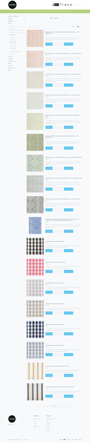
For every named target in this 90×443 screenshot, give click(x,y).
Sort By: (29, 27)
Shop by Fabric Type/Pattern (15, 32)
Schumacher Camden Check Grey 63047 (54, 303)
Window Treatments (13, 16)
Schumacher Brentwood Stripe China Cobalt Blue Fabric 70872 (59, 387)
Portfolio (10, 58)
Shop (29, 11)
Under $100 (12, 39)
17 (70, 406)
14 (60, 406)
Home (24, 11)
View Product (58, 44)
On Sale (11, 53)
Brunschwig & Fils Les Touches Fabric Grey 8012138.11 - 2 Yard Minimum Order (63, 74)
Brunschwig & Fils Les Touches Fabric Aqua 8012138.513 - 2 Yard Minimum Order (63, 157)
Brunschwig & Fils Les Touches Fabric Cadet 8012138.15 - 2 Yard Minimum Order (63, 178)
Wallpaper (11, 20)
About (44, 11)
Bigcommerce (18, 439)
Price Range (12, 34)
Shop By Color (12, 28)
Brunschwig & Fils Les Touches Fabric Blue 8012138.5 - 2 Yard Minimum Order (62, 199)
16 (66, 406)
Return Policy (58, 11)
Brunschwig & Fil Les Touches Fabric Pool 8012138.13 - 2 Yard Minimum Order (62, 95)
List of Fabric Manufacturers (15, 51)
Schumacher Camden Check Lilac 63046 (54, 283)
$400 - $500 (13, 48)
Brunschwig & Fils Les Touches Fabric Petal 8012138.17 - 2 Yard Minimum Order (63, 53)
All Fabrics (11, 26)
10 (47, 406)
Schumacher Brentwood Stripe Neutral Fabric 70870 (57, 366)
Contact (50, 11)
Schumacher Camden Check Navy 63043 (54, 324)
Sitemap (26, 439)
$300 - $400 (13, 46)
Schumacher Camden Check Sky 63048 (54, 345)
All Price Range (13, 37)
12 (54, 406)
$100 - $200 (13, 42)
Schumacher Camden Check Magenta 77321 (55, 262)
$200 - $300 (13, 44)
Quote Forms (37, 11)
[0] (80, 4)
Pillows (10, 18)
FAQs (65, 11)
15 (63, 406)
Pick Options (68, 44)
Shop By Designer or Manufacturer (16, 30)
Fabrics (10, 23)
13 (57, 406)
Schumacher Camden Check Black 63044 (54, 241)
